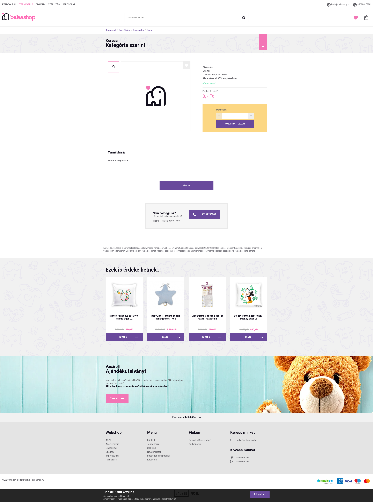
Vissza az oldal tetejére (184, 417)
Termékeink (26, 4)
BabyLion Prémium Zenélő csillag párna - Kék (165, 317)
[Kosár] (365, 17)
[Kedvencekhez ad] (186, 65)
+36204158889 (208, 214)
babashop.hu (242, 457)
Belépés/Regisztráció (200, 440)
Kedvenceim (195, 444)
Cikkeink (40, 4)
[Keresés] (243, 17)
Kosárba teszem (235, 123)
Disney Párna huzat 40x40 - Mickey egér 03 (249, 317)
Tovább (123, 337)
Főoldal (151, 440)
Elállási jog (111, 448)
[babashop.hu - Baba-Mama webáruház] (18, 20)
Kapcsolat (69, 4)
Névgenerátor (154, 452)
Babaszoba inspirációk (158, 455)
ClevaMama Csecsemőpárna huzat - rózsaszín (207, 317)
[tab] (186, 43)
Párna (149, 30)
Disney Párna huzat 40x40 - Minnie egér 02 (124, 317)
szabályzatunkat (168, 499)
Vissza (186, 185)
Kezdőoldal (9, 4)
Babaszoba (138, 30)
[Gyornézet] (113, 307)
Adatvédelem (112, 444)
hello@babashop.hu (246, 440)
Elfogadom (259, 494)
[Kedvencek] (356, 17)
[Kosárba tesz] (135, 307)
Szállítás (54, 4)
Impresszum (112, 455)
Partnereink (111, 459)
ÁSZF (108, 440)
